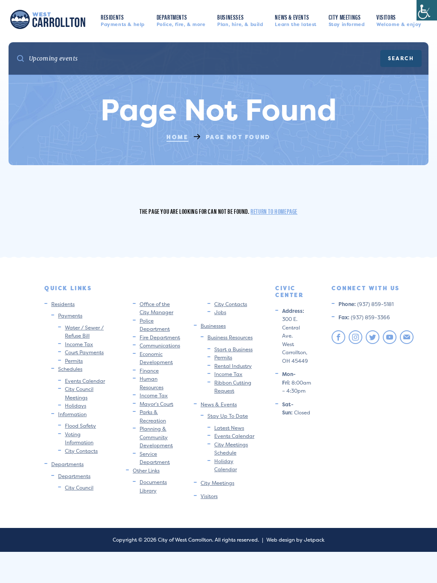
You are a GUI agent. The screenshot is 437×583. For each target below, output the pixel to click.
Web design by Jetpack (295, 539)
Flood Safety (80, 425)
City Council (79, 487)
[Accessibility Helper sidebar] (427, 10)
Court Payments (84, 352)
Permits (74, 360)
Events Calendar (85, 381)
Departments (181, 20)
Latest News (229, 427)
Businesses (240, 20)
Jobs (220, 312)
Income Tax (79, 344)
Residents (123, 20)
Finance (149, 370)
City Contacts (81, 451)
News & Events (296, 20)
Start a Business (233, 349)
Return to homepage (274, 211)
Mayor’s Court (156, 404)
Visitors (399, 20)
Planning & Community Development (156, 437)
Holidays (75, 405)
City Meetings (347, 20)
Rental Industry (233, 366)
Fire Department (160, 337)
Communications (160, 345)
